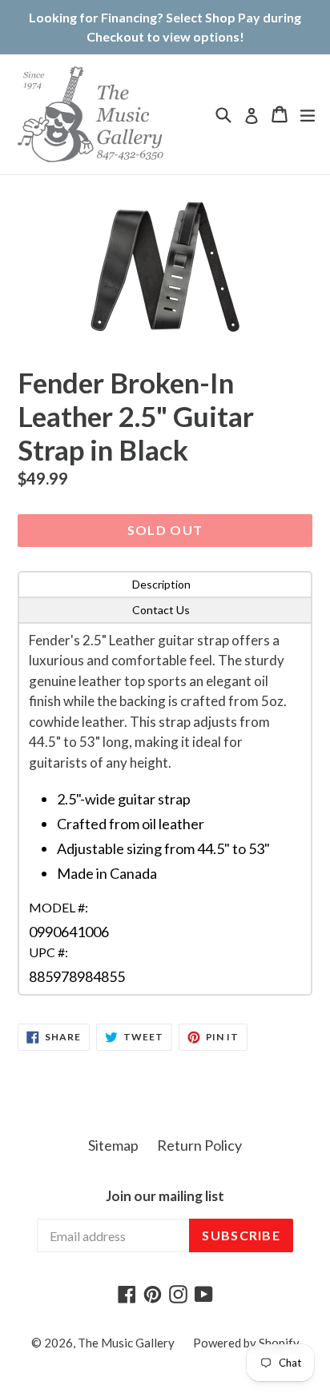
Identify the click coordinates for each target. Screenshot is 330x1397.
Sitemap (113, 1145)
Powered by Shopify (246, 1342)
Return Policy (199, 1145)
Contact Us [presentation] (161, 610)
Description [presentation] (161, 584)
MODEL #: (58, 907)
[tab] (165, 584)
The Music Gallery (126, 1342)
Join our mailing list (165, 1196)
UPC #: (48, 952)
